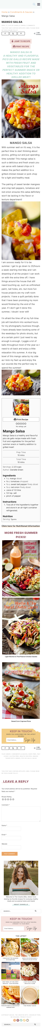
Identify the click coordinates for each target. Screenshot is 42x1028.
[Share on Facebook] (5, 33)
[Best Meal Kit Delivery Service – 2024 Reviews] (10, 979)
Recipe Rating (6, 797)
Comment (6, 805)
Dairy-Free (32, 754)
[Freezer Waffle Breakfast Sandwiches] (10, 1003)
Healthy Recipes (26, 756)
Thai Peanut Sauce (29, 1005)
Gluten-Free (14, 756)
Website (4, 844)
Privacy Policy (25, 1017)
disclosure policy (11, 30)
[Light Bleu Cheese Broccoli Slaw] (30, 979)
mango (18, 758)
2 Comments (30, 25)
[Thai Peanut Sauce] (30, 1003)
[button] (17, 423)
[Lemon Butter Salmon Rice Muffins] (10, 955)
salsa (34, 758)
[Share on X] (13, 33)
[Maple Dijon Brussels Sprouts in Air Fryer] (30, 955)
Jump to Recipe (22, 41)
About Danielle (21, 904)
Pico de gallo (26, 758)
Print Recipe (22, 46)
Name (4, 825)
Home (5, 12)
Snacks (35, 756)
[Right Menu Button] (38, 4)
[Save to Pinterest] (21, 33)
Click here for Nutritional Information (21, 526)
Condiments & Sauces (21, 12)
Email (4, 835)
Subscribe (30, 740)
